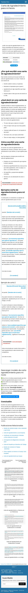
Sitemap (11, 591)
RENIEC (15, 570)
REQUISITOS (5, 571)
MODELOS (11, 571)
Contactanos (6, 591)
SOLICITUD (20, 572)
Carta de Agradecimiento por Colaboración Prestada (20, 461)
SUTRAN (11, 570)
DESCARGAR (15, 62)
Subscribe (22, 583)
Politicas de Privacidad (13, 590)
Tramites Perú (5, 2)
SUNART (6, 570)
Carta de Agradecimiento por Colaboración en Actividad (7, 461)
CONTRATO (14, 572)
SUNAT (19, 570)
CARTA (2, 572)
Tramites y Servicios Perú (6, 569)
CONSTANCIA (8, 572)
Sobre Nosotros (4, 590)
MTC (2, 570)
